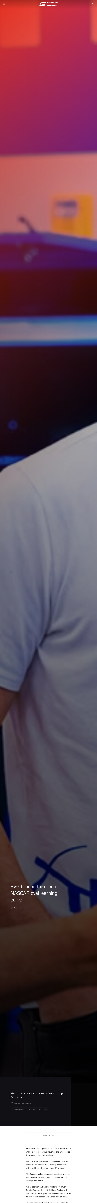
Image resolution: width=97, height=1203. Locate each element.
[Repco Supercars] (48, 4)
